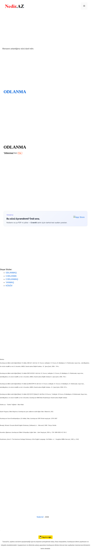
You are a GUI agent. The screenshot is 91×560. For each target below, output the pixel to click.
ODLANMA (15, 91)
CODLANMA (11, 276)
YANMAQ (10, 282)
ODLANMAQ (11, 273)
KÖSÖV (9, 286)
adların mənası (4, 533)
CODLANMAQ (12, 279)
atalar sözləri (4, 530)
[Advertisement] (45, 29)
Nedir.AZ (40, 517)
